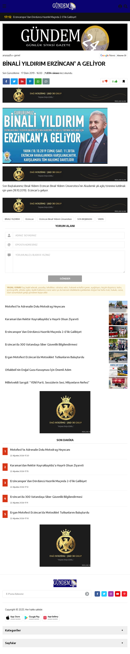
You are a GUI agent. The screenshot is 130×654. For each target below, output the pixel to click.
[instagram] (111, 594)
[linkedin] (22, 81)
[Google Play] (32, 617)
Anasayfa (7, 55)
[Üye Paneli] (120, 6)
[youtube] (117, 594)
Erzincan (30, 219)
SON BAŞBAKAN (84, 219)
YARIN (101, 219)
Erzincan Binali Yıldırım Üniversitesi (55, 219)
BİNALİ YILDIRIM (12, 219)
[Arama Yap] (125, 6)
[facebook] (6, 81)
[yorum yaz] (46, 81)
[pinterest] (30, 81)
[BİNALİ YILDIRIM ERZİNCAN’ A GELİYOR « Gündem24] (64, 6)
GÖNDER (65, 278)
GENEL (17, 55)
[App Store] (13, 617)
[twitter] (14, 81)
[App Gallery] (51, 617)
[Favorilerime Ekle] (123, 81)
